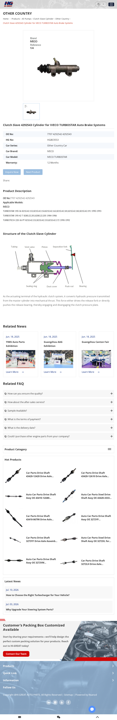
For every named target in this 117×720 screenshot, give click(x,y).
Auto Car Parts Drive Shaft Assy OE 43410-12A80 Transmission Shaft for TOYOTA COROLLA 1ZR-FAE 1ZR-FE (41, 496)
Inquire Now (11, 172)
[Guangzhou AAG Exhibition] (58, 359)
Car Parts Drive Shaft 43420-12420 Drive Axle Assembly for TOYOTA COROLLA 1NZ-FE (39, 474)
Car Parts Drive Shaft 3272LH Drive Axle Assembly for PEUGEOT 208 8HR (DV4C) (96, 562)
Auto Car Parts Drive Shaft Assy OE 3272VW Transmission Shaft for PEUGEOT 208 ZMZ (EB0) (41, 561)
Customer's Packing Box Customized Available (34, 627)
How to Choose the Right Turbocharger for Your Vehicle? (37, 595)
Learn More (12, 371)
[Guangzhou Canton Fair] (96, 359)
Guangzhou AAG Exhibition (53, 344)
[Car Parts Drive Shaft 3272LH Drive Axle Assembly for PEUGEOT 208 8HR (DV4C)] (69, 562)
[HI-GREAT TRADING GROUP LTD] (8, 4)
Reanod (93, 694)
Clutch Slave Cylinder (43, 18)
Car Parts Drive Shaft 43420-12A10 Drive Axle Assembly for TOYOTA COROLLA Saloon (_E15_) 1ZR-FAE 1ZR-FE (94, 474)
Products (16, 18)
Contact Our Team (16, 653)
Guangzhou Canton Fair (95, 342)
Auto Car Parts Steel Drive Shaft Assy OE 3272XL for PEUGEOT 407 (95, 539)
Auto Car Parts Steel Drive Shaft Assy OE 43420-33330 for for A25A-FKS (96, 496)
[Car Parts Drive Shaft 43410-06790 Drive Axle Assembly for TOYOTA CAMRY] (14, 517)
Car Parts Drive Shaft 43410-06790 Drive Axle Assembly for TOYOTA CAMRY (39, 517)
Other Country (62, 18)
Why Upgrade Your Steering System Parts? (30, 609)
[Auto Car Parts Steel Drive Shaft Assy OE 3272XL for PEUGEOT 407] (69, 539)
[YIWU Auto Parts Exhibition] (20, 359)
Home (6, 18)
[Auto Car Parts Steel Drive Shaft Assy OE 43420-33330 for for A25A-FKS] (69, 496)
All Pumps (26, 18)
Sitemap (68, 694)
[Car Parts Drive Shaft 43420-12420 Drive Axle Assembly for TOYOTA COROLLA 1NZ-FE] (14, 474)
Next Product (33, 172)
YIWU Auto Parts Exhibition (15, 344)
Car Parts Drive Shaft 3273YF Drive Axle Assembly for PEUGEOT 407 (41, 539)
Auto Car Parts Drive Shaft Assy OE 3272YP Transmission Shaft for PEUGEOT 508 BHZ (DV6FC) (96, 517)
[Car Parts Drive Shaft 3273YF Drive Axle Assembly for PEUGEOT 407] (14, 539)
